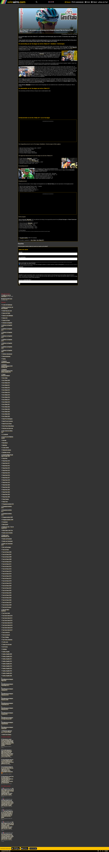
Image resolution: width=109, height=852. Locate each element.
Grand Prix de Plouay (7, 423)
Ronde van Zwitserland (7, 541)
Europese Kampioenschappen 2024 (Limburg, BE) (6, 366)
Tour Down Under (6, 613)
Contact (106, 850)
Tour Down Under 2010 (7, 615)
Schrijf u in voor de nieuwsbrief (6, 296)
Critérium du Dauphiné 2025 (6, 351)
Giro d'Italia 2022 (6, 406)
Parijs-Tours (5, 501)
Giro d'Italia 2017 (6, 399)
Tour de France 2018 (6, 580)
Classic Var (4, 318)
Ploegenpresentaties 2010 (6, 507)
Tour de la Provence (6, 607)
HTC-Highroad (73, 47)
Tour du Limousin (6, 634)
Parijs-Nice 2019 (6, 482)
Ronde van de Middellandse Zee (5, 536)
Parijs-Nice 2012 (6, 465)
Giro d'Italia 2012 (6, 387)
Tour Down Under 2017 (7, 630)
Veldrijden (4, 649)
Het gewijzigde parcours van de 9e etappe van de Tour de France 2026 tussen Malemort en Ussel (7, 761)
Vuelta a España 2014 (7, 666)
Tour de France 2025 (6, 597)
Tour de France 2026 (6, 600)
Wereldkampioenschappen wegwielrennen (7, 723)
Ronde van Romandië (7, 538)
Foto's (88, 2)
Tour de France (5, 549)
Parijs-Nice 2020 (6, 484)
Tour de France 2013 (6, 568)
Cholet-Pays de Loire (7, 310)
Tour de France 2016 (6, 576)
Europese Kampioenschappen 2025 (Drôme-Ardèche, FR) (6, 371)
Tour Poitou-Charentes (7, 639)
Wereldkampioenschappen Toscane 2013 (7, 713)
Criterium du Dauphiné (7, 322)
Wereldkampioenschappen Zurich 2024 (7, 728)
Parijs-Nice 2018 (6, 480)
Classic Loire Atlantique (7, 315)
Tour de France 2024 (6, 595)
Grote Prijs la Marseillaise (8, 426)
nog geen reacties (24, 237)
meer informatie (33, 848)
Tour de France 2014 (6, 571)
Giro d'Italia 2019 (6, 402)
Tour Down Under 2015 (7, 627)
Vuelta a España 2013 (7, 663)
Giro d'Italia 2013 (6, 390)
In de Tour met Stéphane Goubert (7, 437)
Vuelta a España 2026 (7, 675)
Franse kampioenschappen (5, 375)
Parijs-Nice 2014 (6, 470)
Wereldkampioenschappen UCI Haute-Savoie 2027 (7, 718)
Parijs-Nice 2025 (6, 494)
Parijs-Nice (4, 458)
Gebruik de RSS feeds (7, 298)
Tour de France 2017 (6, 578)
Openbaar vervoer (6, 452)
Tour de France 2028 (6, 604)
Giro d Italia (33, 240)
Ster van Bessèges (6, 547)
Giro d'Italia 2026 (6, 416)
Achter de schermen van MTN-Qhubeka (7, 308)
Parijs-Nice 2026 (6, 496)
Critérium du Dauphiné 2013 (6, 336)
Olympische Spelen (6, 450)
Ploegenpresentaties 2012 (6, 514)
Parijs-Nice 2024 (6, 492)
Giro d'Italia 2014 (6, 392)
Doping (4, 358)
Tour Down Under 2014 (7, 625)
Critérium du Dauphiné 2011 (6, 329)
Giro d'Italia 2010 (6, 382)
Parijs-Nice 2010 (6, 460)
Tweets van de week (7, 644)
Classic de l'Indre (6, 313)
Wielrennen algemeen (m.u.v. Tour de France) (6, 731)
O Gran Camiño (5, 447)
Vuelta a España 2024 (7, 673)
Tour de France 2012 (6, 566)
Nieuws (68, 2)
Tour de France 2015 (6, 573)
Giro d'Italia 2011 (40, 240)
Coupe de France (6, 320)
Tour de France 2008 (6, 556)
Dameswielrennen (6, 356)
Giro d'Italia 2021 (6, 404)
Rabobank (41, 53)
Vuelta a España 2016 (7, 670)
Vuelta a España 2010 (7, 656)
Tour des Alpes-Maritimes (5, 610)
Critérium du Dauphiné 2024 (6, 347)
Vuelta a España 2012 (7, 661)
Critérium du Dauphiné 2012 (6, 333)
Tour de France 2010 (6, 561)
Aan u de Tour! (104, 2)
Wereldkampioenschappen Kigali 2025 (7, 680)
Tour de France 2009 (6, 559)
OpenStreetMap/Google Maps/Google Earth (7, 455)
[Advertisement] (48, 131)
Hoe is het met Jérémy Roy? (6, 431)
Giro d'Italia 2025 (6, 414)
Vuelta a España (5, 651)
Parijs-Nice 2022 (6, 487)
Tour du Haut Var (6, 632)
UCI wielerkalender (78, 2)
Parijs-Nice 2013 (6, 468)
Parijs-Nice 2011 (6, 463)
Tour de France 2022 (6, 590)
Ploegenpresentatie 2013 (8, 504)
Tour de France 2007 (6, 554)
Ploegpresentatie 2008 (7, 517)
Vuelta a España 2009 (7, 654)
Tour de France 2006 (6, 552)
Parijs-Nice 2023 (6, 489)
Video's (95, 2)
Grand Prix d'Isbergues (7, 418)
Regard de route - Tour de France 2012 (7, 527)
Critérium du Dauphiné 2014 (6, 340)
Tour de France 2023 (6, 592)
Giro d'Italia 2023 (6, 409)
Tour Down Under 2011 (7, 618)
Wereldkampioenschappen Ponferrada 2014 (7, 704)
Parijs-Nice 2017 (6, 477)
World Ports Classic (6, 734)
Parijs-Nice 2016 (6, 475)
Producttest (5, 522)
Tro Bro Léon (5, 642)
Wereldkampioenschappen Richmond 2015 (7, 708)
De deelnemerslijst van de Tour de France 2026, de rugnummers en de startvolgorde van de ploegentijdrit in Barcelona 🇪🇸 (7, 769)
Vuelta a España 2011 (7, 658)
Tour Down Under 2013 (7, 622)
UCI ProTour (5, 646)
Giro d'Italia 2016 (6, 397)
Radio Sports (5, 524)
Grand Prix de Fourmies (7, 421)
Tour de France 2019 (6, 583)
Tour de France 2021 (6, 588)
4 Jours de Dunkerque (7, 304)
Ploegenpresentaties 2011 (6, 510)
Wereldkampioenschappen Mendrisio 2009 (7, 699)
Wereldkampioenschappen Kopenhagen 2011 (7, 684)
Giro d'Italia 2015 (6, 394)
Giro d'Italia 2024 (6, 411)
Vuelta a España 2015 (7, 668)
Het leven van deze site (7, 428)
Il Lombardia (5, 434)
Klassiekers (5, 442)
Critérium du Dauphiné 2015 (6, 344)
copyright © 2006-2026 (5, 850)
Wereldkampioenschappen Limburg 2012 (7, 689)
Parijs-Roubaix (5, 499)
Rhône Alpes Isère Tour (7, 530)
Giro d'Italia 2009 (6, 380)
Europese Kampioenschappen (5, 362)
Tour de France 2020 (6, 585)
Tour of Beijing (5, 637)
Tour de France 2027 (6, 602)
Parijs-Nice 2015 (6, 472)
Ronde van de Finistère (7, 532)
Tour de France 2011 (6, 564)
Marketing (4, 445)
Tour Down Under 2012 (7, 620)
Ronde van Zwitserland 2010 (6, 544)
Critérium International (7, 354)
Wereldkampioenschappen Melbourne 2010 (7, 694)
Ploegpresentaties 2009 (7, 519)
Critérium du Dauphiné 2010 (6, 326)
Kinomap (4, 440)
